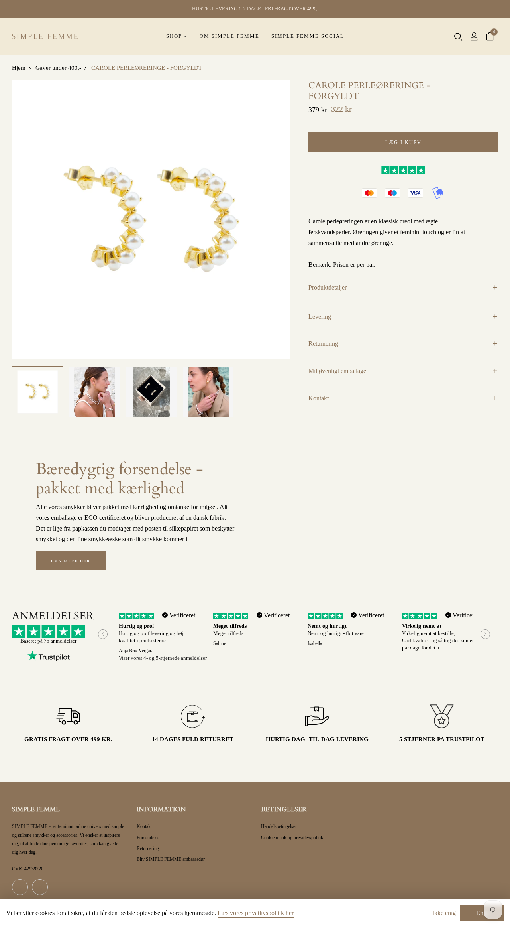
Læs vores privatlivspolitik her (256, 912)
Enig (482, 912)
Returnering (148, 848)
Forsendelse (148, 837)
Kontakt (144, 826)
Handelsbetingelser (279, 826)
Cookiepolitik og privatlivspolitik (292, 837)
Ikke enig (444, 912)
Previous (103, 634)
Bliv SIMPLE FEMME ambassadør (171, 859)
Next (485, 634)
